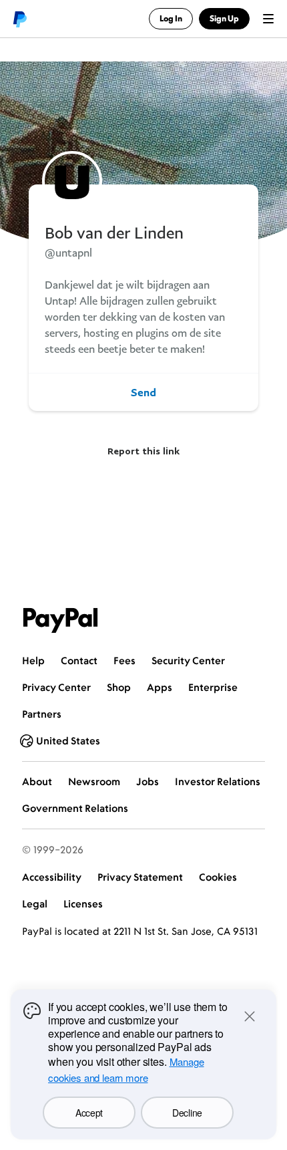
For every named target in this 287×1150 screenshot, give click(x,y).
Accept (89, 1112)
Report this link (143, 450)
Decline (187, 1112)
